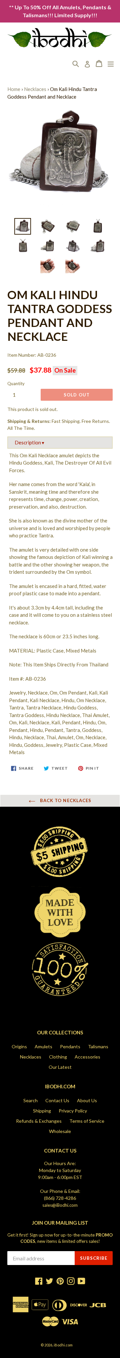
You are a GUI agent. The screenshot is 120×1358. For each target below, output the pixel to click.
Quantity (16, 383)
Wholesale (60, 1131)
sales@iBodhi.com (60, 1205)
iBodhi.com (63, 1345)
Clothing (58, 1057)
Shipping (42, 1110)
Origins (19, 1046)
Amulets (43, 1046)
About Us (87, 1100)
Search (30, 1100)
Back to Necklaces (65, 800)
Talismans (98, 1046)
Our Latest (60, 1067)
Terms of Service (86, 1121)
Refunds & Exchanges (39, 1121)
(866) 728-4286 (60, 1198)
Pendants (70, 1046)
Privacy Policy (73, 1110)
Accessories (87, 1057)
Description (30, 442)
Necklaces (35, 89)
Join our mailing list (60, 1223)
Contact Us (57, 1100)
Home (13, 89)
